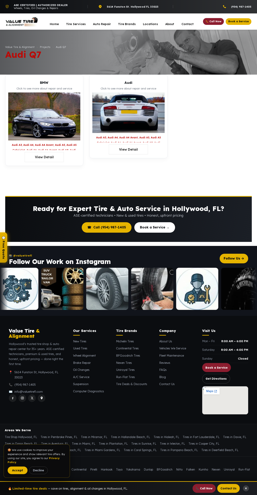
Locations (150, 24)
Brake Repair (82, 363)
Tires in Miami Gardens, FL (102, 450)
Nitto (179, 469)
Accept (17, 470)
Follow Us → (234, 258)
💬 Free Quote (3, 247)
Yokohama (133, 469)
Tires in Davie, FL (234, 437)
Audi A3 (17, 144)
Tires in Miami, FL (83, 443)
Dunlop (148, 469)
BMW (44, 82)
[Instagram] (22, 398)
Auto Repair (102, 24)
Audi (128, 82)
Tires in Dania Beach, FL (21, 443)
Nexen (216, 469)
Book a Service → (154, 227)
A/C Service (81, 377)
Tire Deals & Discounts (131, 384)
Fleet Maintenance (171, 355)
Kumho (203, 469)
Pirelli (93, 469)
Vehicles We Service (172, 348)
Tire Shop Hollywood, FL (21, 437)
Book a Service (216, 367)
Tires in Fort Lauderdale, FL (201, 437)
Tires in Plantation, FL (113, 443)
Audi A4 (28, 144)
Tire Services (76, 24)
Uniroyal (229, 469)
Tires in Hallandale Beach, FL (130, 437)
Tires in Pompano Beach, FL (179, 450)
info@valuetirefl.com (28, 392)
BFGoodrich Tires (128, 355)
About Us (165, 341)
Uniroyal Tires (125, 370)
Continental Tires (127, 348)
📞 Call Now (204, 488)
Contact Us (167, 384)
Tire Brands (127, 24)
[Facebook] (12, 398)
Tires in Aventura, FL (54, 443)
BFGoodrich (164, 469)
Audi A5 (60, 144)
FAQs (163, 370)
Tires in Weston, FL (172, 443)
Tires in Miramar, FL (94, 437)
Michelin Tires (125, 341)
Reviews (164, 363)
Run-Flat (244, 469)
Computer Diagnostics (88, 391)
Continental (79, 469)
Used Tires (80, 348)
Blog (162, 377)
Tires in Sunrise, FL (143, 443)
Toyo (119, 469)
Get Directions (216, 378)
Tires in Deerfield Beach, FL (219, 450)
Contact (188, 24)
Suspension (81, 384)
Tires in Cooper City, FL (204, 443)
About (169, 24)
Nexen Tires (124, 363)
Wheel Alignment (84, 355)
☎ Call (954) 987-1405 (106, 227)
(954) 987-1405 (25, 384)
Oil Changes (81, 370)
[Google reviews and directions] (41, 398)
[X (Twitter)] (32, 398)
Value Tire (24, 333)
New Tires (79, 341)
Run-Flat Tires (125, 377)
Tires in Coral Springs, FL (140, 450)
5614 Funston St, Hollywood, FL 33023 (36, 374)
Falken (190, 469)
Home (54, 24)
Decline (38, 470)
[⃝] (43, 289)
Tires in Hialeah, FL (166, 437)
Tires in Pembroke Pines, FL (59, 437)
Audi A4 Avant (44, 144)
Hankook (106, 469)
